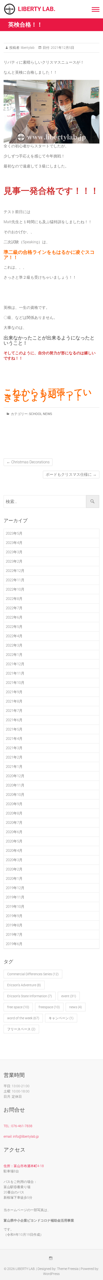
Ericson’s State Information (29, 996)
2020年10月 (15, 794)
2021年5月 (14, 729)
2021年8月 (14, 701)
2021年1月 (14, 767)
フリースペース (21, 1029)
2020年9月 (14, 804)
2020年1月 (14, 878)
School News (40, 414)
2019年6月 (14, 944)
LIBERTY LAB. (36, 9)
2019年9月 (14, 916)
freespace (49, 1007)
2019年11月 (15, 897)
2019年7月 (14, 934)
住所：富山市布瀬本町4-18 (24, 1166)
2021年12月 (15, 664)
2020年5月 (14, 841)
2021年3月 (14, 748)
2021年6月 (14, 720)
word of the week (23, 1018)
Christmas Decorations (28, 462)
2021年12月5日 (62, 48)
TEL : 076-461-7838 (18, 1126)
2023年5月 (14, 533)
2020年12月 (15, 776)
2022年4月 (14, 636)
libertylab (27, 48)
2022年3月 (14, 645)
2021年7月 (14, 711)
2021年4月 (14, 739)
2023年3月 (14, 552)
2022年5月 (14, 627)
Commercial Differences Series (33, 974)
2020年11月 (15, 785)
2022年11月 (15, 580)
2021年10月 (15, 683)
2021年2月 (14, 757)
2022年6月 (14, 617)
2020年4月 (14, 850)
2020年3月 (14, 860)
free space (18, 1007)
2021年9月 (14, 692)
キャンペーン (61, 1018)
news (75, 1007)
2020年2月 (14, 869)
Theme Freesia (68, 1269)
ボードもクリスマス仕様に (71, 474)
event (68, 996)
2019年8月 (14, 925)
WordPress (51, 1274)
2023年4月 (14, 543)
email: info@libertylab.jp (21, 1136)
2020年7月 (14, 822)
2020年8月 (14, 813)
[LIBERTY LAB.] (11, 9)
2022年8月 (14, 599)
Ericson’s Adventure (24, 985)
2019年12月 (15, 888)
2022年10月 (15, 589)
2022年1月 (14, 655)
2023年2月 (14, 561)
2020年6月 (14, 832)
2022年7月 (14, 608)
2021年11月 (15, 673)
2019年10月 (15, 906)
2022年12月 (15, 571)
